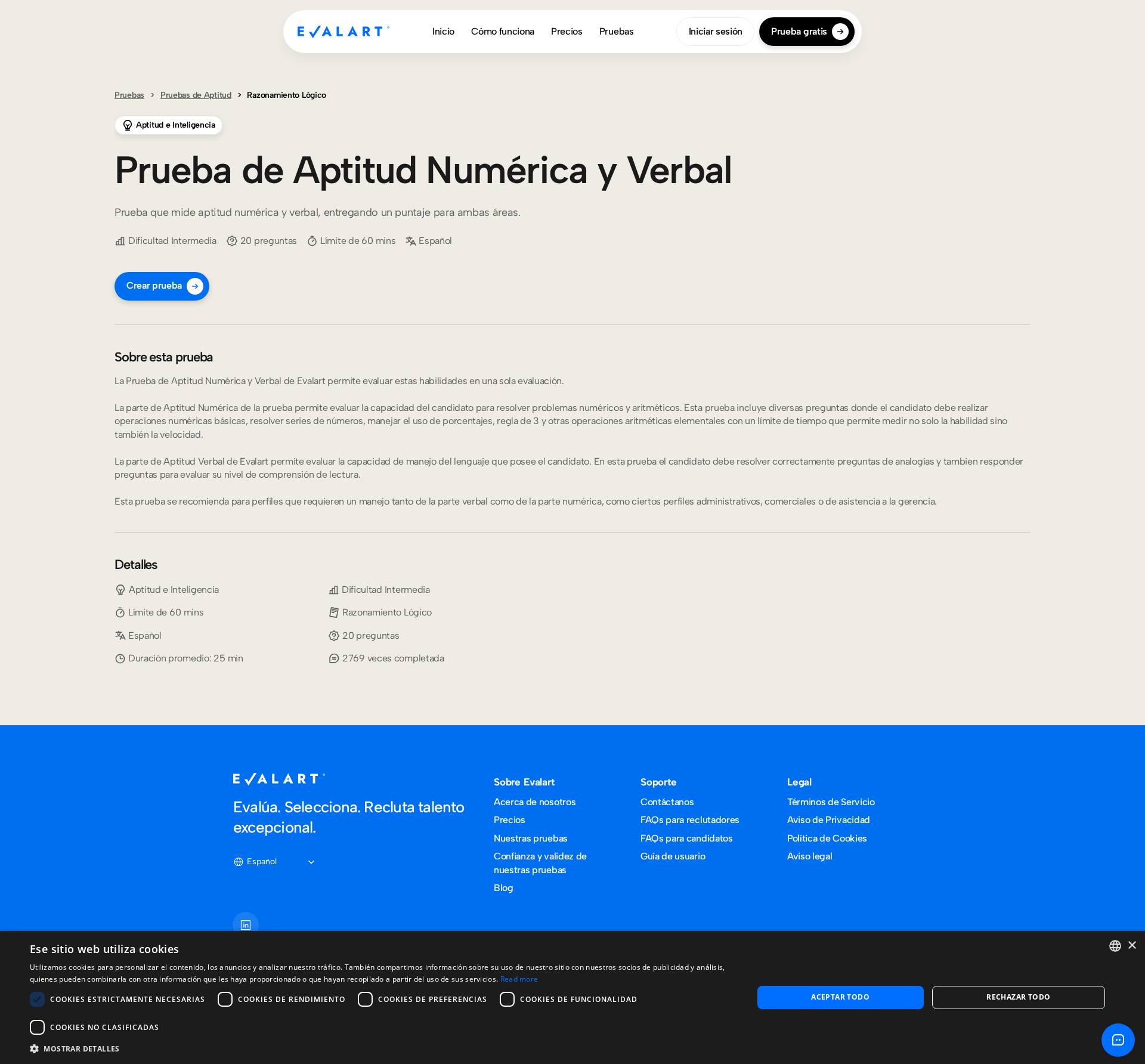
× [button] (1131, 945)
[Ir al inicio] (343, 31)
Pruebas (129, 95)
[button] (381, 1048)
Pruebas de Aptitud (195, 95)
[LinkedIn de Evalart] (246, 925)
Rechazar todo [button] (1018, 997)
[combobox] (1115, 946)
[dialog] (572, 997)
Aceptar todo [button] (840, 997)
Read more (519, 979)
